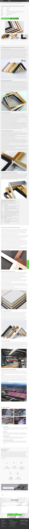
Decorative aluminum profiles (17, 2)
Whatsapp (15, 18)
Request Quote (6, 18)
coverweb (26, 524)
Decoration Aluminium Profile (9, 2)
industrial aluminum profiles (13, 55)
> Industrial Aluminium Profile (4, 524)
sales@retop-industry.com (13, 526)
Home (4, 2)
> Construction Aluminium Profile (3, 522)
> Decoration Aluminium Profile (3, 526)
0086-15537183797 (12, 525)
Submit (14, 514)
